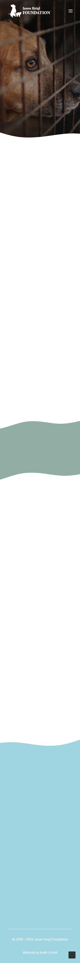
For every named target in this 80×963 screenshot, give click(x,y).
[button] (70, 11)
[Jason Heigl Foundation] (31, 11)
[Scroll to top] (72, 955)
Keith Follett (48, 953)
